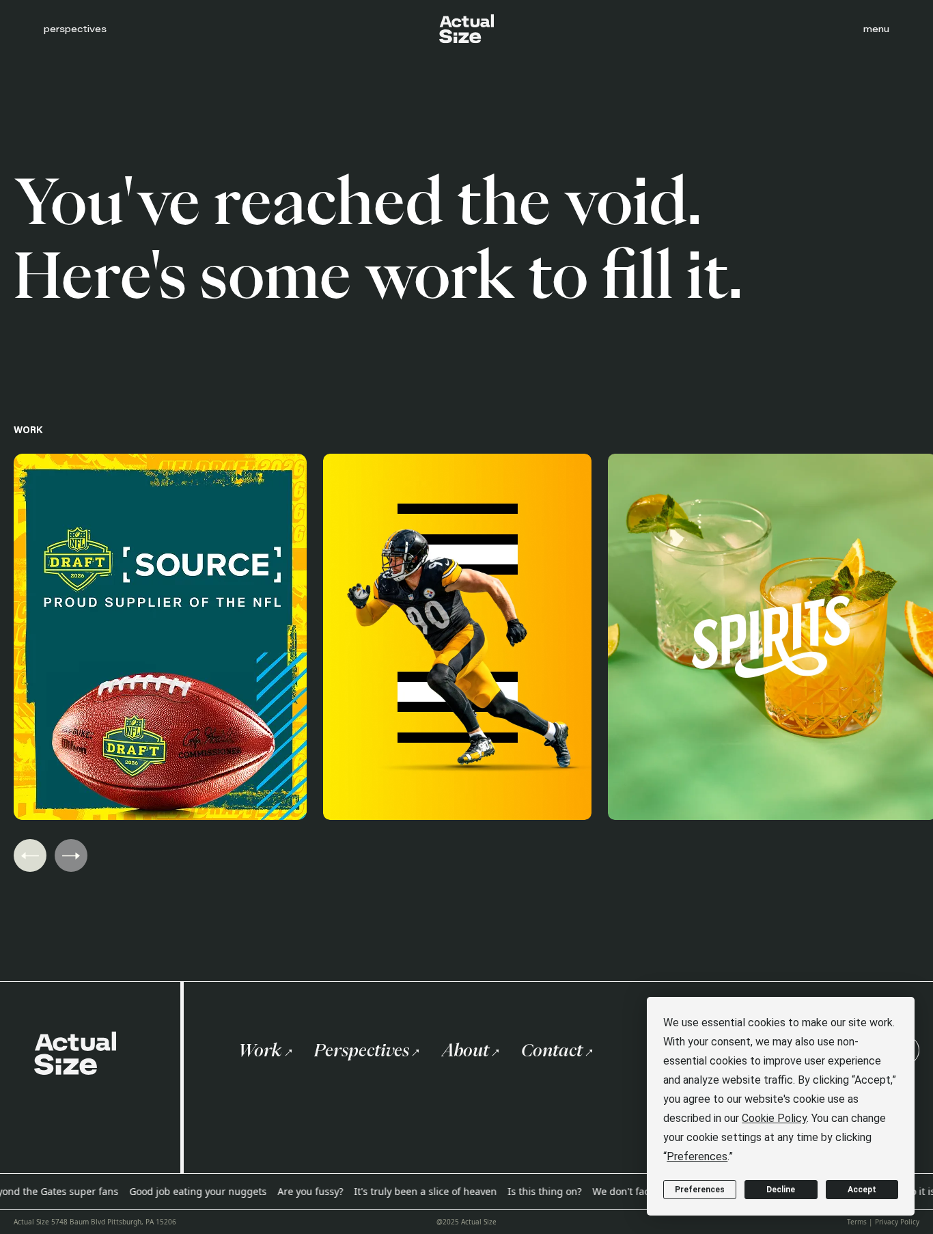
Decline (780, 1189)
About (465, 1050)
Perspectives (361, 1050)
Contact (552, 1050)
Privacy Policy (897, 1221)
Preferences (700, 1189)
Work (260, 1050)
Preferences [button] (697, 1156)
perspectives (75, 29)
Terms (857, 1221)
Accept (862, 1189)
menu (876, 29)
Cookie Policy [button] (774, 1118)
